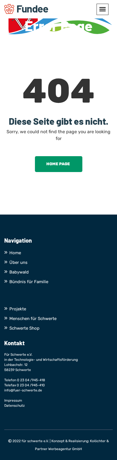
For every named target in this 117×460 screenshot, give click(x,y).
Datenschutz (14, 406)
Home (15, 252)
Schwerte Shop (24, 328)
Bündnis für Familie (28, 281)
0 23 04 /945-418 (31, 380)
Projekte (17, 308)
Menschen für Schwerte (33, 318)
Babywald (19, 272)
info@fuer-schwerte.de (23, 390)
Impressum (13, 400)
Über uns (18, 262)
